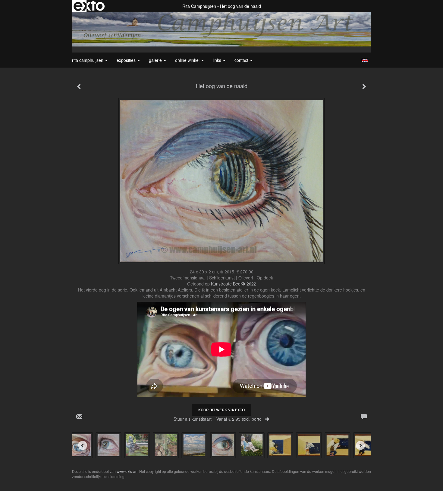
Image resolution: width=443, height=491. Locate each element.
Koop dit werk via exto (221, 410)
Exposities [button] (127, 60)
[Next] (360, 445)
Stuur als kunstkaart (218, 419)
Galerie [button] (156, 60)
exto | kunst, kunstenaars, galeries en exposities (89, 6)
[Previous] (82, 445)
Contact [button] (242, 60)
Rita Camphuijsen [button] (88, 60)
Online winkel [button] (188, 60)
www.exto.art (127, 471)
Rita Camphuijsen (199, 6)
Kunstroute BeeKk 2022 (233, 284)
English (364, 60)
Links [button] (217, 60)
